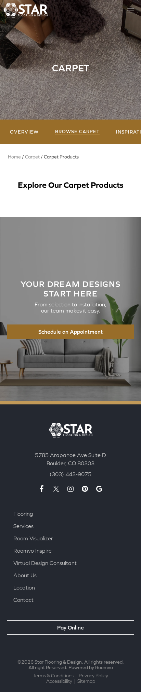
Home (14, 157)
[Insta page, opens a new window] (70, 488)
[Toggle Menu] (131, 11)
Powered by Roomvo (90, 667)
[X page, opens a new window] (56, 488)
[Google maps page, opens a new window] (99, 488)
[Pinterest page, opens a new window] (84, 488)
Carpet (32, 157)
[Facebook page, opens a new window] (41, 488)
